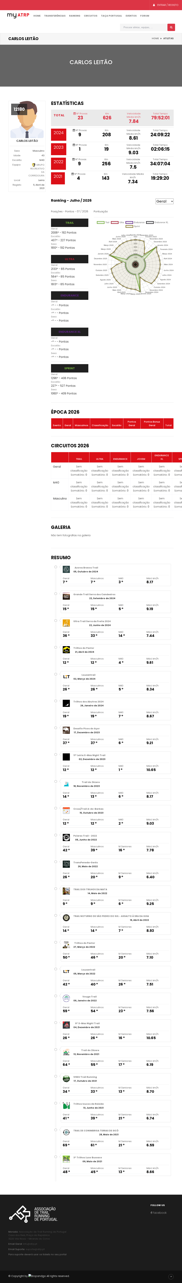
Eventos (131, 15)
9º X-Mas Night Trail (87, 1023)
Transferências (55, 15)
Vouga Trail (89, 996)
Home (37, 15)
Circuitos (90, 15)
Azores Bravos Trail (86, 567)
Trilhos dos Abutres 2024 (88, 701)
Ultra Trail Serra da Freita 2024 (92, 621)
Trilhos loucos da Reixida (88, 1103)
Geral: (54, 228)
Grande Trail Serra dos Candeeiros (94, 594)
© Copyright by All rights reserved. (38, 1276)
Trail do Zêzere (91, 782)
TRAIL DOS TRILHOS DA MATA (90, 889)
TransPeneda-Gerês (85, 862)
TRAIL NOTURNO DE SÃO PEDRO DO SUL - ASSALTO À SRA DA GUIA (111, 916)
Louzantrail (88, 674)
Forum (144, 15)
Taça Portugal (111, 15)
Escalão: (56, 236)
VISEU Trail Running (85, 1076)
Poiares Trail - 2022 (85, 835)
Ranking (74, 15)
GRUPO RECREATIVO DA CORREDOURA (36, 170)
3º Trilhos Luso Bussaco (87, 1157)
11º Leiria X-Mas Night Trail (89, 755)
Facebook (159, 1213)
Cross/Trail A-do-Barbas (88, 808)
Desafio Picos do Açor (86, 728)
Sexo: (54, 244)
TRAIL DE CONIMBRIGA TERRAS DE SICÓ (96, 1130)
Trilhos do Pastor (83, 648)
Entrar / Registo (167, 5)
